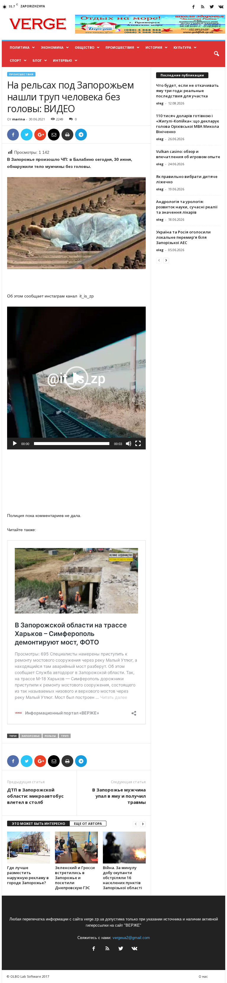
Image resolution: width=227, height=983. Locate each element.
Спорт (15, 60)
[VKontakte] (220, 7)
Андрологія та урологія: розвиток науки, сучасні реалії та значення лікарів (187, 207)
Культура (182, 47)
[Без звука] (129, 443)
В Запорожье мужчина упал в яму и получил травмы (119, 796)
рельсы (50, 736)
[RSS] (202, 7)
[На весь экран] (138, 443)
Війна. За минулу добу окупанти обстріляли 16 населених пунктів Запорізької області (122, 877)
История (153, 47)
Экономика (52, 47)
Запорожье (31, 736)
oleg (159, 103)
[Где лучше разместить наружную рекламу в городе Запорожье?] (28, 848)
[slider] (71, 443)
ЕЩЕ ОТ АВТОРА (88, 823)
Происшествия (120, 47)
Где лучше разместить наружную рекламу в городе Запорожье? (28, 875)
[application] (76, 378)
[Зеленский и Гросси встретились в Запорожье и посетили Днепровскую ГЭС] (76, 847)
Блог (37, 60)
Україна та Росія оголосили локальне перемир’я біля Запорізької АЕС (183, 237)
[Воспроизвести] (15, 443)
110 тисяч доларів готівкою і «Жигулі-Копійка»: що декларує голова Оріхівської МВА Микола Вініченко (187, 123)
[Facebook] (193, 7)
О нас (203, 976)
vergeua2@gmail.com (131, 937)
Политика (20, 47)
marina (18, 119)
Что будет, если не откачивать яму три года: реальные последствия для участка (187, 91)
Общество (84, 47)
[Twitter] (211, 7)
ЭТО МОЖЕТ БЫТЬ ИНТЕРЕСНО (38, 823)
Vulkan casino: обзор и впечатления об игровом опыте (188, 154)
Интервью (62, 60)
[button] (216, 54)
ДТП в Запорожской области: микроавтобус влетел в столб (35, 796)
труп (65, 736)
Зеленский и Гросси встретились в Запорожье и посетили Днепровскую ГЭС (75, 877)
